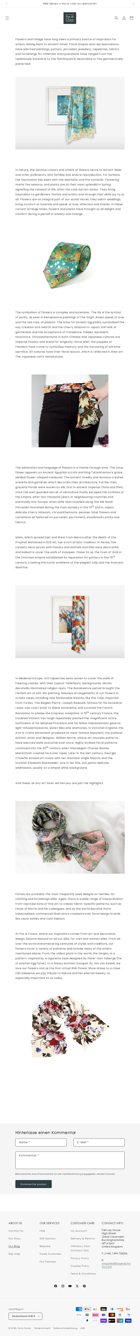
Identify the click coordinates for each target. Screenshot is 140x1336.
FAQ (42, 1230)
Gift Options (47, 1238)
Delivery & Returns (83, 1238)
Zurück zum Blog (72, 1110)
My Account (79, 1230)
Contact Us (16, 1230)
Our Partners (48, 1261)
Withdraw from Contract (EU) (80, 1248)
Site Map (14, 1253)
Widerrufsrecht (42, 1328)
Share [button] (22, 1095)
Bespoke (45, 1246)
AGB (83, 1328)
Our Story (15, 1238)
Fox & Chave (24, 1328)
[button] (7, 18)
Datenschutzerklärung (65, 1328)
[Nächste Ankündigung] (133, 3)
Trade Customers (50, 1253)
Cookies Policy (80, 1265)
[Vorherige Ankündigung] (6, 3)
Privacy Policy (80, 1258)
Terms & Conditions (83, 1273)
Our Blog (14, 1246)
